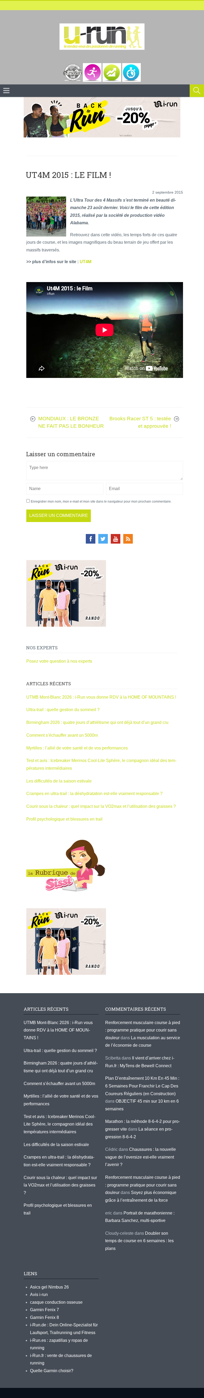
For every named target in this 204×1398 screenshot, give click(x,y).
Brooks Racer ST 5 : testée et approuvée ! (140, 422)
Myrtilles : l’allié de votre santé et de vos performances (77, 748)
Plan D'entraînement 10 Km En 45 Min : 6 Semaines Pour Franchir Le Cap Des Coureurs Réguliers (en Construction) (142, 1086)
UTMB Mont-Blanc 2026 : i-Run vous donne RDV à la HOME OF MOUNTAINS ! (101, 697)
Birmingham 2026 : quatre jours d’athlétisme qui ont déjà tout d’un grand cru (97, 722)
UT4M (85, 261)
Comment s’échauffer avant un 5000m (62, 735)
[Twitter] (103, 539)
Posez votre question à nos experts (59, 661)
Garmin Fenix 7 (44, 1309)
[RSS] (128, 539)
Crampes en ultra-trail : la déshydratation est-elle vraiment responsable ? (94, 793)
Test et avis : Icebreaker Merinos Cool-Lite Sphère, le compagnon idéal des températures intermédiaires (59, 1124)
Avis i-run (39, 1294)
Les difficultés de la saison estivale (59, 781)
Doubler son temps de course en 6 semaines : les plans (139, 1241)
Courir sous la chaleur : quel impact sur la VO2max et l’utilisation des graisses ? (101, 806)
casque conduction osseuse (56, 1302)
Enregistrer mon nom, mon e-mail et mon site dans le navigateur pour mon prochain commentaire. (101, 501)
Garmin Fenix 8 (44, 1317)
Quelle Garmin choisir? (51, 1370)
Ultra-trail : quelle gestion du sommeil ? (63, 709)
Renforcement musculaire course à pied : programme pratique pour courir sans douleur (142, 1030)
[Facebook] (90, 539)
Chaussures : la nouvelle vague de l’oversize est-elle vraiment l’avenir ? (140, 1157)
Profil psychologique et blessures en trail (64, 819)
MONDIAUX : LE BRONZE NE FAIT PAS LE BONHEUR (71, 422)
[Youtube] (115, 539)
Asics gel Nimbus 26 (49, 1287)
